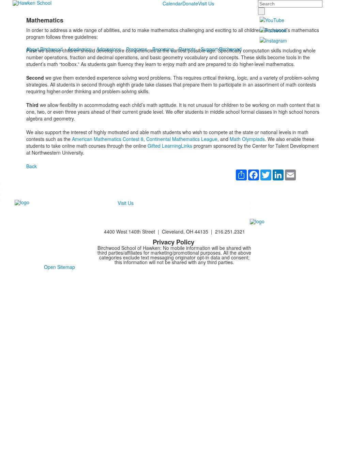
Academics (79, 49)
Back (31, 166)
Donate (190, 3)
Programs (136, 49)
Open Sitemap (59, 266)
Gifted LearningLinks (170, 145)
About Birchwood (44, 49)
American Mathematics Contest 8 (107, 138)
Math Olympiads (247, 138)
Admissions (108, 49)
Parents (187, 49)
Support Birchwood (221, 49)
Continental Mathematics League (181, 138)
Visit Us (206, 3)
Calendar (172, 3)
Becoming (163, 49)
